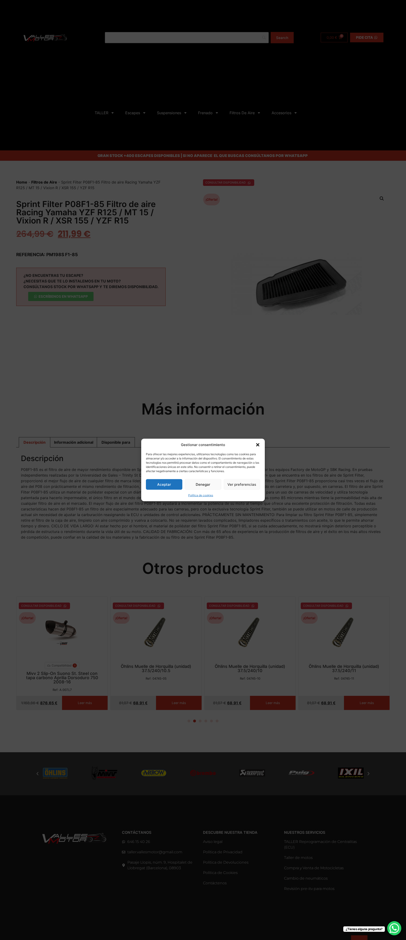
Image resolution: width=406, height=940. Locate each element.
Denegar (203, 484)
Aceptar (164, 484)
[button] (257, 445)
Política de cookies (200, 495)
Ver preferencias (241, 484)
